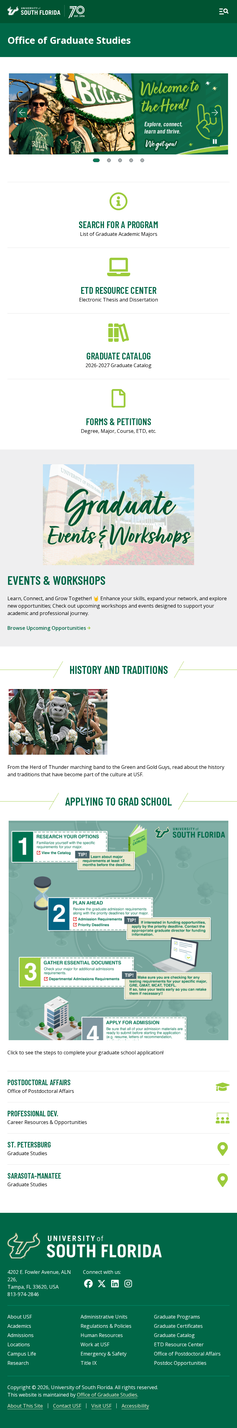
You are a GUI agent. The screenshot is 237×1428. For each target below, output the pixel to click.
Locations (18, 1344)
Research (18, 1363)
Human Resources (102, 1335)
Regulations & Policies (106, 1326)
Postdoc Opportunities (180, 1363)
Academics (19, 1326)
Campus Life (21, 1353)
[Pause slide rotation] (215, 141)
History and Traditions (118, 669)
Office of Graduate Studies (69, 40)
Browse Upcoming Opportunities (47, 628)
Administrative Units (104, 1316)
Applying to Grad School (118, 801)
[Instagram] (128, 1283)
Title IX (89, 1363)
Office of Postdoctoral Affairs (187, 1353)
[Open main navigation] (224, 11)
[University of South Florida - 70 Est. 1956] (46, 11)
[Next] (215, 112)
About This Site (25, 1405)
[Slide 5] (142, 160)
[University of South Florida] (84, 1246)
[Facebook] (88, 1283)
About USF (19, 1316)
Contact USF (67, 1405)
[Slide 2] (109, 160)
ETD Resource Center (179, 1344)
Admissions (20, 1335)
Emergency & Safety (104, 1353)
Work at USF (95, 1344)
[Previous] (22, 112)
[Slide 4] (131, 160)
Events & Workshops (56, 579)
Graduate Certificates (178, 1326)
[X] (101, 1283)
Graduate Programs (177, 1316)
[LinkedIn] (115, 1283)
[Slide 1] (96, 160)
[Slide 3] (120, 160)
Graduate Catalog (174, 1335)
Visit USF (101, 1405)
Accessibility (135, 1405)
